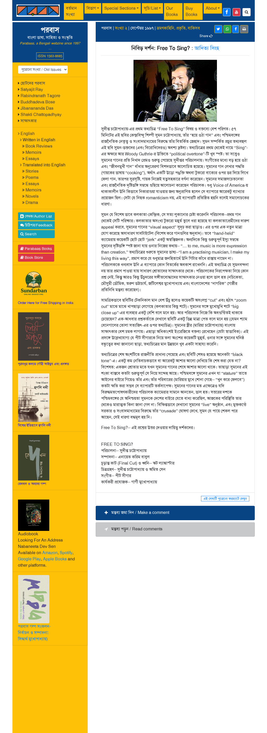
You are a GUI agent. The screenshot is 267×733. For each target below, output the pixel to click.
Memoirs (33, 152)
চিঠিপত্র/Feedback (38, 225)
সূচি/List (151, 8)
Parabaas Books (38, 248)
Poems (32, 177)
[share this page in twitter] (218, 29)
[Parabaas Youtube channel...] (236, 12)
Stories (32, 171)
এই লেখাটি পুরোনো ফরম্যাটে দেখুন (225, 498)
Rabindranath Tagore (40, 95)
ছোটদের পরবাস (33, 83)
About (211, 8)
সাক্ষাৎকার (29, 121)
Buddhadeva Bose (38, 102)
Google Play (29, 559)
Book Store (33, 257)
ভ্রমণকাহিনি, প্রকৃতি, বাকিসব (178, 28)
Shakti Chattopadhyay (41, 114)
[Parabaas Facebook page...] (226, 12)
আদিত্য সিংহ (207, 48)
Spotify (66, 552)
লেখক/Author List (38, 216)
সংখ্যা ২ (121, 28)
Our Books (172, 11)
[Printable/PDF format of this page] (244, 29)
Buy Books (191, 11)
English (28, 133)
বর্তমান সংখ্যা (71, 11)
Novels (32, 196)
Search (30, 234)
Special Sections (120, 8)
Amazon (50, 552)
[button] (175, 513)
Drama (32, 202)
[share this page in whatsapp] (227, 29)
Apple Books (55, 559)
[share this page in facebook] (235, 29)
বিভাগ (91, 8)
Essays (32, 158)
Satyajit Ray (32, 89)
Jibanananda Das (37, 108)
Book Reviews (39, 146)
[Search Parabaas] (246, 12)
